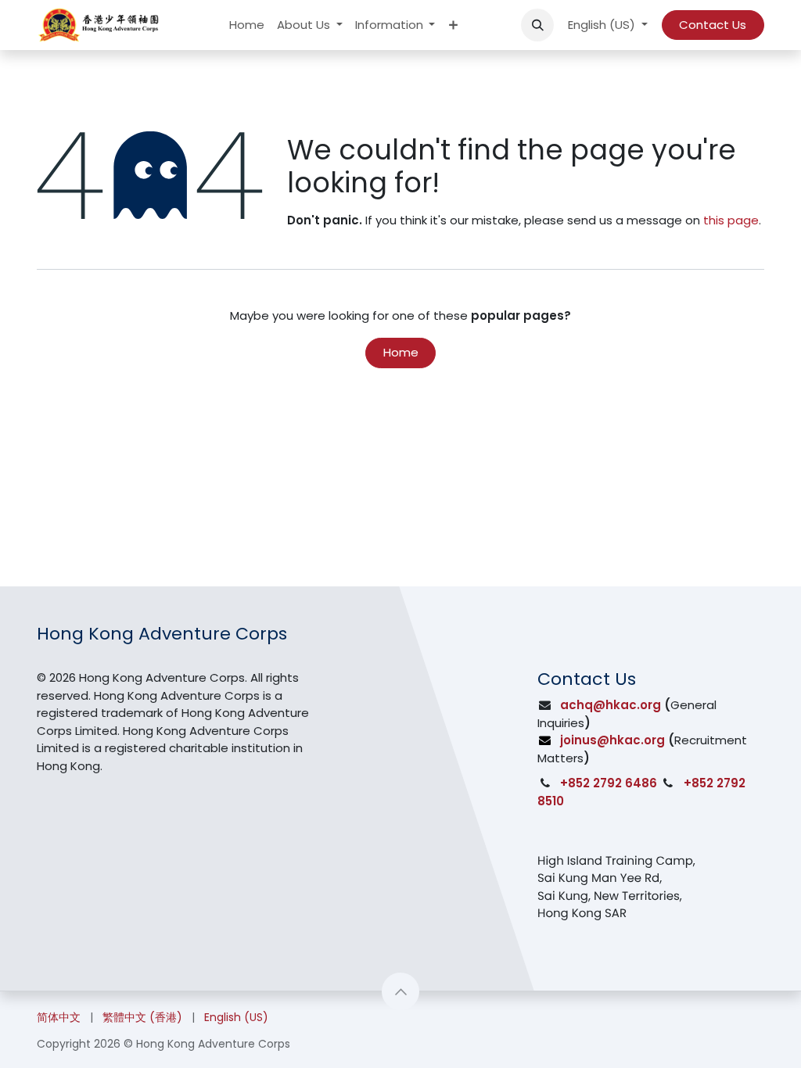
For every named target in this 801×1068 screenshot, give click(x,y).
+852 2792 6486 (608, 783)
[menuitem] (247, 25)
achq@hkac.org (610, 705)
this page (731, 220)
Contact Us (712, 24)
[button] (537, 25)
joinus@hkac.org (612, 740)
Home (400, 352)
